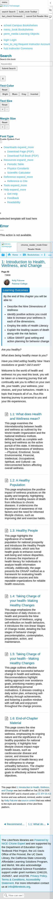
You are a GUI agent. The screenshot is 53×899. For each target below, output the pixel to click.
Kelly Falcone (18, 280)
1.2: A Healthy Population (20, 483)
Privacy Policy (38, 875)
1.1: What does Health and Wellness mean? (26, 416)
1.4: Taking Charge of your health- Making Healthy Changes (25, 600)
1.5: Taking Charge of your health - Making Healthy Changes (25, 658)
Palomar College (19, 284)
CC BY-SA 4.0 (44, 794)
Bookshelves (33, 255)
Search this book (8, 59)
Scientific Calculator (18, 172)
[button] (13, 198)
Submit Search (9, 68)
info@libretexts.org (18, 886)
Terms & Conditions (13, 879)
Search (6, 895)
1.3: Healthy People (24, 530)
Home (15, 255)
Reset (4, 90)
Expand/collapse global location (50, 254)
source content (28, 800)
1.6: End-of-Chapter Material (24, 721)
